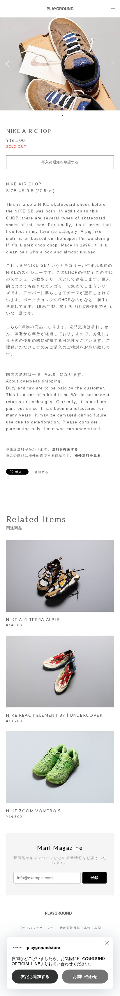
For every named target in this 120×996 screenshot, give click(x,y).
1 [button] (58, 115)
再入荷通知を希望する (59, 162)
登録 (94, 877)
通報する (42, 472)
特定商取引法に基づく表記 (80, 927)
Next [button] (111, 64)
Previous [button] (9, 64)
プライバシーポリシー (36, 927)
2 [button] (62, 115)
